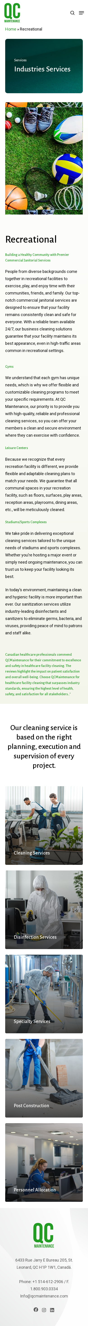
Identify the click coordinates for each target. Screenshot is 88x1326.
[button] (81, 13)
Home (10, 29)
